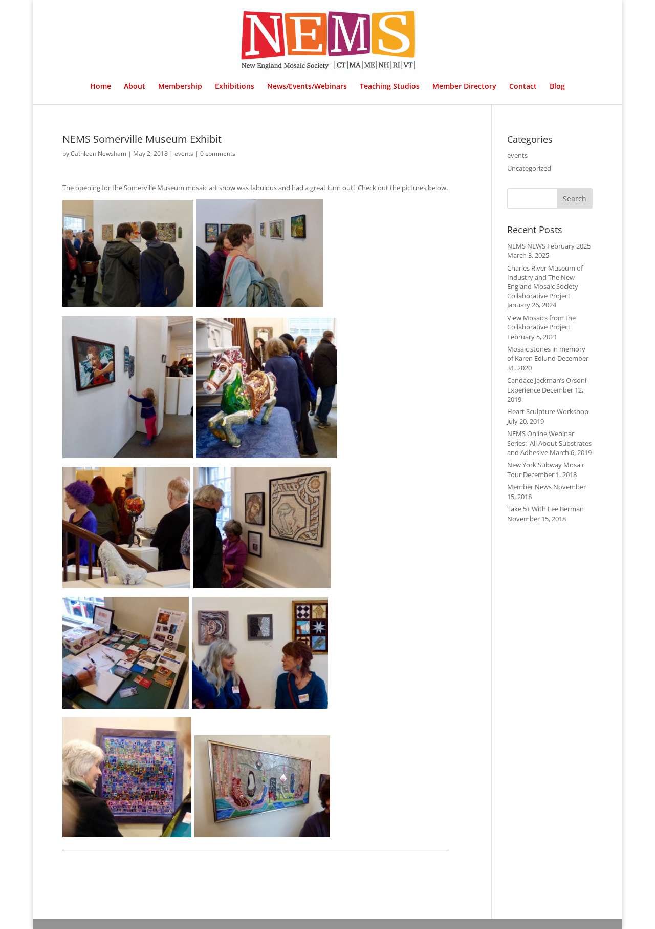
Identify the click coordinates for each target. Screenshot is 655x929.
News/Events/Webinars (307, 86)
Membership (180, 86)
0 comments (217, 153)
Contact (523, 86)
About (134, 86)
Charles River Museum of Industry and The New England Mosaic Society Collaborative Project (545, 282)
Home (100, 86)
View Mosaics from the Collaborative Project (541, 322)
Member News (529, 486)
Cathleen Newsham (98, 153)
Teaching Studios (390, 86)
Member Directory (464, 86)
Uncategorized (529, 168)
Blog (557, 86)
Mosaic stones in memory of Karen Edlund (546, 353)
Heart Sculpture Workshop (547, 411)
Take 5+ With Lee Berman (545, 508)
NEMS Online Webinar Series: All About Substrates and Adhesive (549, 443)
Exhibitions (234, 86)
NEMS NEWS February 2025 (549, 246)
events (183, 153)
